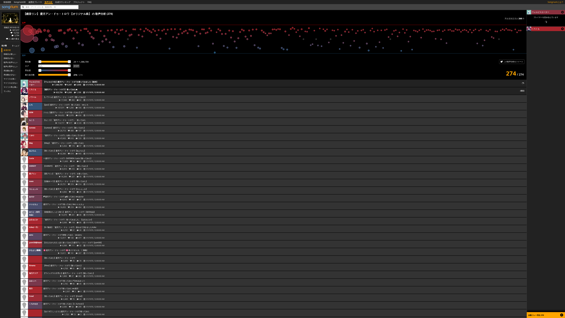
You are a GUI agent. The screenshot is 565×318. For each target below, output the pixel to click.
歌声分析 (48, 2)
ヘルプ (16, 46)
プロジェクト (79, 2)
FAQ (89, 2)
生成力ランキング (62, 2)
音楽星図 (7, 2)
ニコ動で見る (14, 39)
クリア (76, 66)
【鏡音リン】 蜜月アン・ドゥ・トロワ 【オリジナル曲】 (57, 13)
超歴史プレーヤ (35, 2)
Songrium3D (20, 2)
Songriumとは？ (556, 2)
